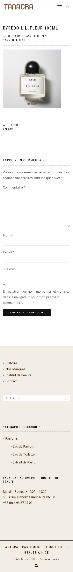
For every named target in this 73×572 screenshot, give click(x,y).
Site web (9, 269)
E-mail (8, 252)
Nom (8, 235)
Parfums (11, 438)
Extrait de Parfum (25, 462)
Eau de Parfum (23, 446)
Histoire (11, 363)
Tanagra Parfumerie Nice (25, 559)
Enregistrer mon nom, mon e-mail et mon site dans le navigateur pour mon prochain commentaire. (36, 297)
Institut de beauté (18, 375)
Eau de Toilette (24, 454)
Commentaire (14, 187)
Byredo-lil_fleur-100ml (30, 28)
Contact (11, 381)
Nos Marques (15, 369)
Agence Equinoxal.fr (50, 559)
